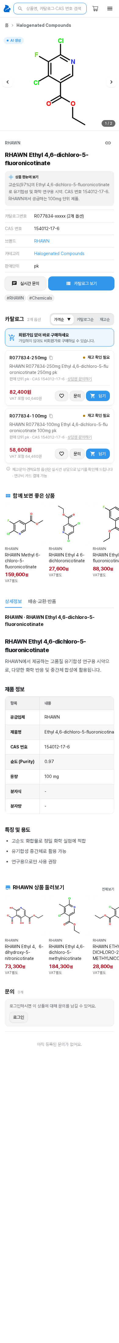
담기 (102, 395)
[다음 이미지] (111, 82)
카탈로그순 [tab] (85, 319)
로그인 (18, 1017)
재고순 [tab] (105, 319)
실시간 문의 (29, 283)
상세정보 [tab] (13, 601)
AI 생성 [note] (15, 41)
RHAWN (12, 142)
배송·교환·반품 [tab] (42, 601)
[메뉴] (110, 8)
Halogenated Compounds (43, 25)
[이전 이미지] (7, 82)
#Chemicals (40, 298)
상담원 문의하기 (79, 379)
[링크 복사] (108, 143)
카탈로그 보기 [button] (85, 283)
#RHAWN (15, 298)
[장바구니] (95, 8)
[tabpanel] (59, 739)
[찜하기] (61, 396)
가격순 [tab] (62, 319)
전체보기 (108, 889)
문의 (77, 395)
